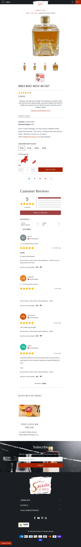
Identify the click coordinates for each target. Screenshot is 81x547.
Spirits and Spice (36, 531)
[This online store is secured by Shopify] (23, 527)
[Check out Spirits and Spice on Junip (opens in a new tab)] (44, 383)
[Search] (72, 2)
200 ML (36, 148)
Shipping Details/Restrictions (40, 111)
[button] (24, 92)
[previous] (20, 36)
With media (27, 229)
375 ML (29, 148)
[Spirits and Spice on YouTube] (38, 518)
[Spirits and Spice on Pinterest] (42, 518)
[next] (60, 36)
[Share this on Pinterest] (40, 178)
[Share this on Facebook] (34, 178)
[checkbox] (30, 229)
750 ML (22, 148)
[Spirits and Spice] (40, 2)
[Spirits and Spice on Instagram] (45, 518)
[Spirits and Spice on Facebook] (34, 518)
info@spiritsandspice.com (31, 137)
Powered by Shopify (47, 531)
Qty (19, 165)
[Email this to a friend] (51, 178)
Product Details (24, 116)
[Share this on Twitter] (29, 178)
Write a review (40, 213)
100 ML (44, 148)
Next (44, 10)
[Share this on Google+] (45, 178)
